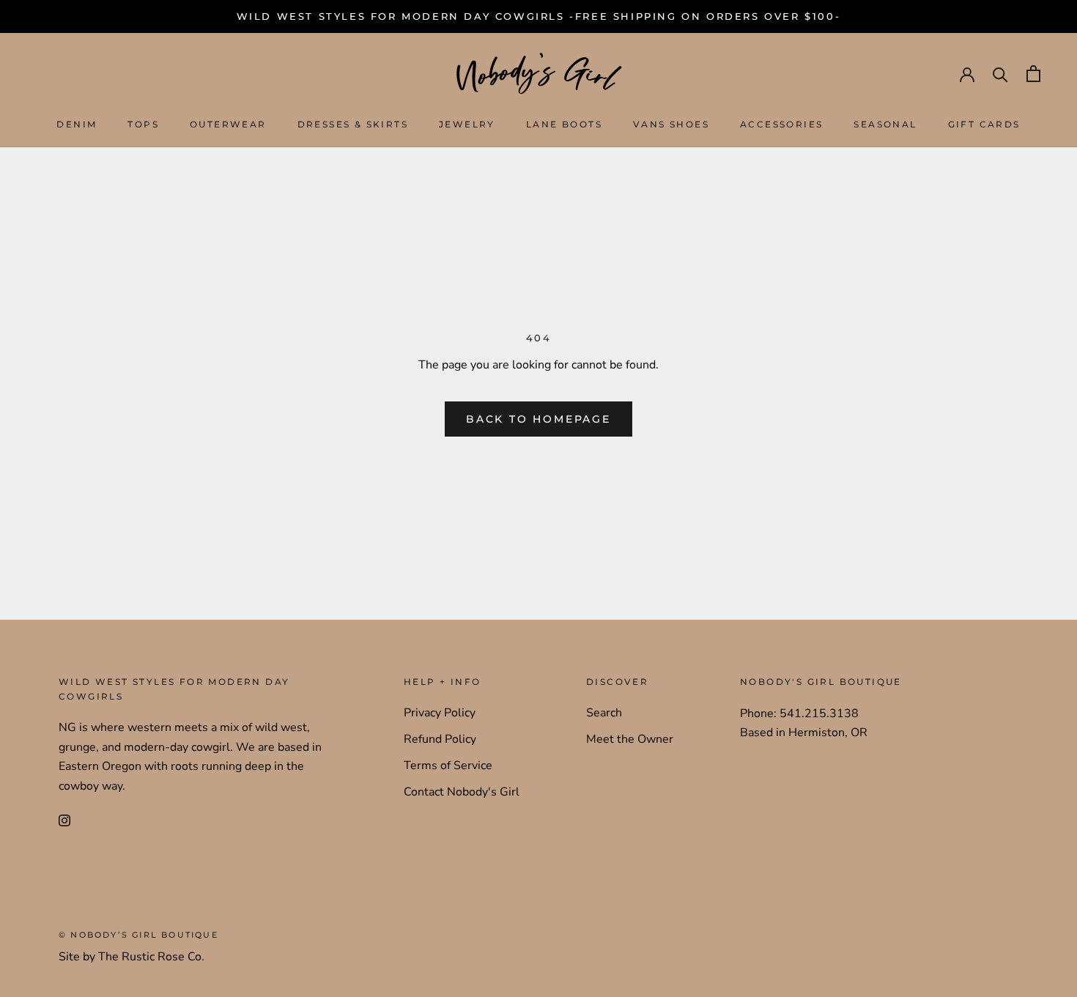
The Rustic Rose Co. (151, 957)
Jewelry (467, 124)
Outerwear (228, 124)
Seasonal (885, 124)
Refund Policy (440, 739)
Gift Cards (984, 124)
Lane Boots (564, 124)
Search (604, 713)
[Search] (1000, 73)
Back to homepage (538, 419)
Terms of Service (448, 765)
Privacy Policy (439, 713)
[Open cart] (1033, 73)
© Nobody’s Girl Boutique (138, 935)
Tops (143, 124)
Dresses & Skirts (352, 124)
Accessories (781, 124)
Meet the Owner (629, 739)
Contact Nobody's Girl (461, 792)
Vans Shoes (671, 124)
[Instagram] (64, 819)
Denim (76, 124)
